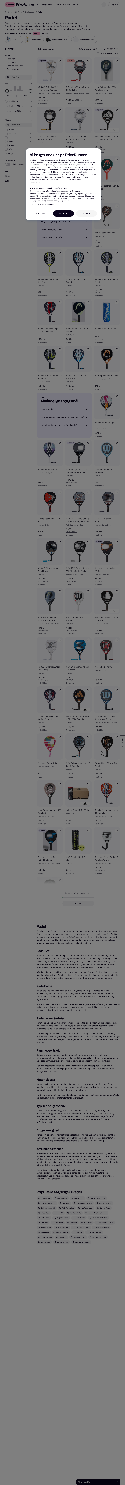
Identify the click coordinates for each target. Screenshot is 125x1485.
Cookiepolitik (35, 183)
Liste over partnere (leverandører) (42, 204)
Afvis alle (86, 213)
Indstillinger (40, 213)
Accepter (63, 213)
